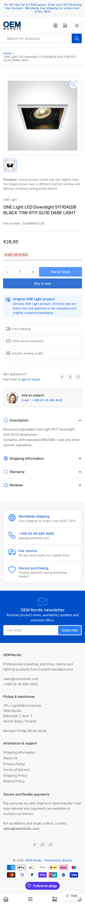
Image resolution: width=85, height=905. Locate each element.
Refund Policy (14, 781)
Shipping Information (19, 752)
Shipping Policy (15, 775)
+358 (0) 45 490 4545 (47, 400)
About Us (10, 758)
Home (7, 53)
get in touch (31, 379)
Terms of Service (16, 770)
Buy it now (42, 283)
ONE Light (10, 199)
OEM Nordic (33, 860)
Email (25, 400)
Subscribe (70, 630)
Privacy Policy (14, 764)
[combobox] (42, 38)
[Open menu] (77, 25)
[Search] (77, 38)
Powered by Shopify (58, 860)
